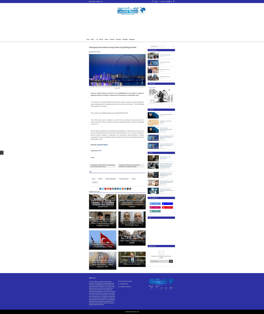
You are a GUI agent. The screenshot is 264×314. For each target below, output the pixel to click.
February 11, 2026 (163, 193)
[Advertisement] (132, 27)
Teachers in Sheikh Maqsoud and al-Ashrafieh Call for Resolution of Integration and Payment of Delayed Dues (103, 203)
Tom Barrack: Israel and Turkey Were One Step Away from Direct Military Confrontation (132, 262)
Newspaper (132, 39)
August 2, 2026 (162, 185)
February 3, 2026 (163, 132)
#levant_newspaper (110, 178)
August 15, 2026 (162, 159)
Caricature (118, 39)
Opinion (106, 39)
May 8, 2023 (162, 63)
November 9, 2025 (163, 148)
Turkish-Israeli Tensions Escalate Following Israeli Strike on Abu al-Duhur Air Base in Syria (103, 244)
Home (88, 39)
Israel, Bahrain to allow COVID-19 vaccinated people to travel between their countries (102, 165)
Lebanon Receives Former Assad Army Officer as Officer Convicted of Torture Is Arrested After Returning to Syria (132, 221)
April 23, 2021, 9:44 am (95, 51)
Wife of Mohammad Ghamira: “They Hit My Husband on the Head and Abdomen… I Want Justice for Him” (103, 263)
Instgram (156, 207)
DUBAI (100, 178)
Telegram (156, 211)
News (92, 39)
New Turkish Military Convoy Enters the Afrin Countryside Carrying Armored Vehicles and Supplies (132, 203)
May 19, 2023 (162, 56)
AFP (100, 150)
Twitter (156, 203)
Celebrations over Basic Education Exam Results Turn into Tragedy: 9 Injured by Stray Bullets (132, 239)
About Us (151, 286)
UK (97, 39)
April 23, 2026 (162, 116)
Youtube (168, 207)
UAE (93, 178)
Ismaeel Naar (102, 144)
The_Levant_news (123, 178)
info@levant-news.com (125, 286)
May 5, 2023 (162, 71)
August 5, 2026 (162, 177)
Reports (101, 39)
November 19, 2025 (163, 140)
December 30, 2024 (152, 103)
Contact (157, 286)
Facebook (169, 203)
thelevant (94, 182)
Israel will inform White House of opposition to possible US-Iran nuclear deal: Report (129, 165)
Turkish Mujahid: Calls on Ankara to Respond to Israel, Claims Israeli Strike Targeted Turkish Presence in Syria (103, 222)
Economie (112, 39)
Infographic (125, 39)
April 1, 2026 (162, 124)
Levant (133, 178)
